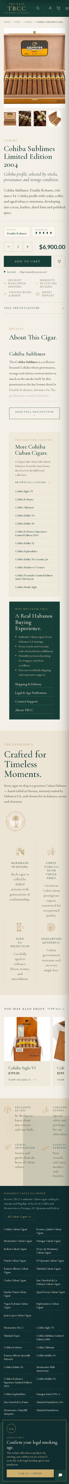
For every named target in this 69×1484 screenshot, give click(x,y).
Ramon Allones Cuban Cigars (16, 1270)
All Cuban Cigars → (19, 1216)
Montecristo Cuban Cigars (18, 1241)
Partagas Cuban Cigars (48, 1241)
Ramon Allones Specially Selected (17, 1357)
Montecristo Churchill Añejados (15, 1411)
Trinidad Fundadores (47, 1410)
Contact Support (26, 701)
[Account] (50, 8)
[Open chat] (60, 1475)
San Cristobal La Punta (16, 1402)
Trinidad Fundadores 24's (49, 1402)
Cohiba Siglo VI (24, 491)
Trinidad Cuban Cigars (48, 1268)
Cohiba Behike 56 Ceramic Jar (31, 559)
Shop (17, 22)
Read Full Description (34, 413)
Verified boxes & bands (20, 294)
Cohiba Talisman (24, 507)
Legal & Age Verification (31, 693)
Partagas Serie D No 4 (48, 1394)
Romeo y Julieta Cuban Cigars (48, 1231)
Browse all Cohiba (33, 482)
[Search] (38, 8)
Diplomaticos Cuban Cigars (47, 1305)
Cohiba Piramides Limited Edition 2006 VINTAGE (34, 577)
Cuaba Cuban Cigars (15, 1280)
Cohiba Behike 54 (24, 515)
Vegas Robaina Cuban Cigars (16, 1305)
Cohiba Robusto (24, 499)
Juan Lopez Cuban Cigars (17, 1315)
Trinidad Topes (12, 1335)
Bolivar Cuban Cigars (15, 1249)
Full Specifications (22, 308)
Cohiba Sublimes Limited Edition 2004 (49, 1337)
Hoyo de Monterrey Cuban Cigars (47, 1250)
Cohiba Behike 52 (24, 543)
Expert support (48, 294)
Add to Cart (27, 261)
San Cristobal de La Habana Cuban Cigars (48, 1282)
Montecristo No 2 (13, 1327)
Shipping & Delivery (28, 684)
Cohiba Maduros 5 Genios (30, 567)
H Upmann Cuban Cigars (50, 1260)
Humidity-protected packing (48, 283)
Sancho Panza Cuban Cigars (15, 1293)
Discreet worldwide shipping (17, 283)
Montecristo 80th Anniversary (45, 1368)
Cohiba (28, 22)
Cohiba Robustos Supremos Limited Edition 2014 (31, 533)
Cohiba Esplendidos (26, 551)
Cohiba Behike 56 (24, 523)
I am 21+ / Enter (30, 1473)
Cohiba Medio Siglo (26, 587)
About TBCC (24, 710)
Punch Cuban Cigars (15, 1260)
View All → (56, 1008)
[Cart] (58, 8)
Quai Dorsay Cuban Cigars (50, 1292)
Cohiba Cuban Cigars (15, 1229)
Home (7, 22)
